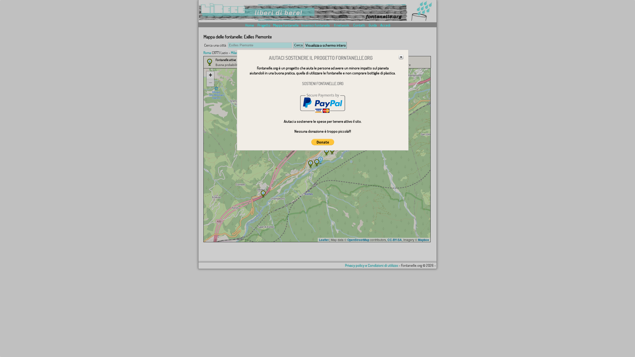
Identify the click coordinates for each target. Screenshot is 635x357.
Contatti (359, 25)
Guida (373, 25)
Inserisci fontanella (315, 25)
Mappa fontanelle (286, 25)
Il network (341, 25)
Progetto (263, 25)
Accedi (385, 25)
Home (249, 25)
